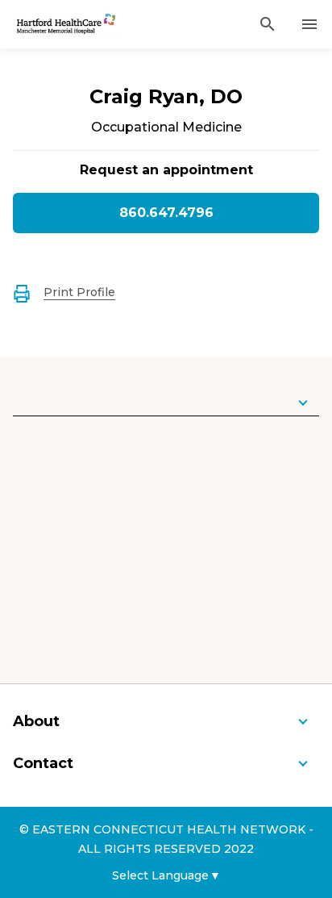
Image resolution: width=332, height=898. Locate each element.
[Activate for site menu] (309, 24)
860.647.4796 (166, 212)
